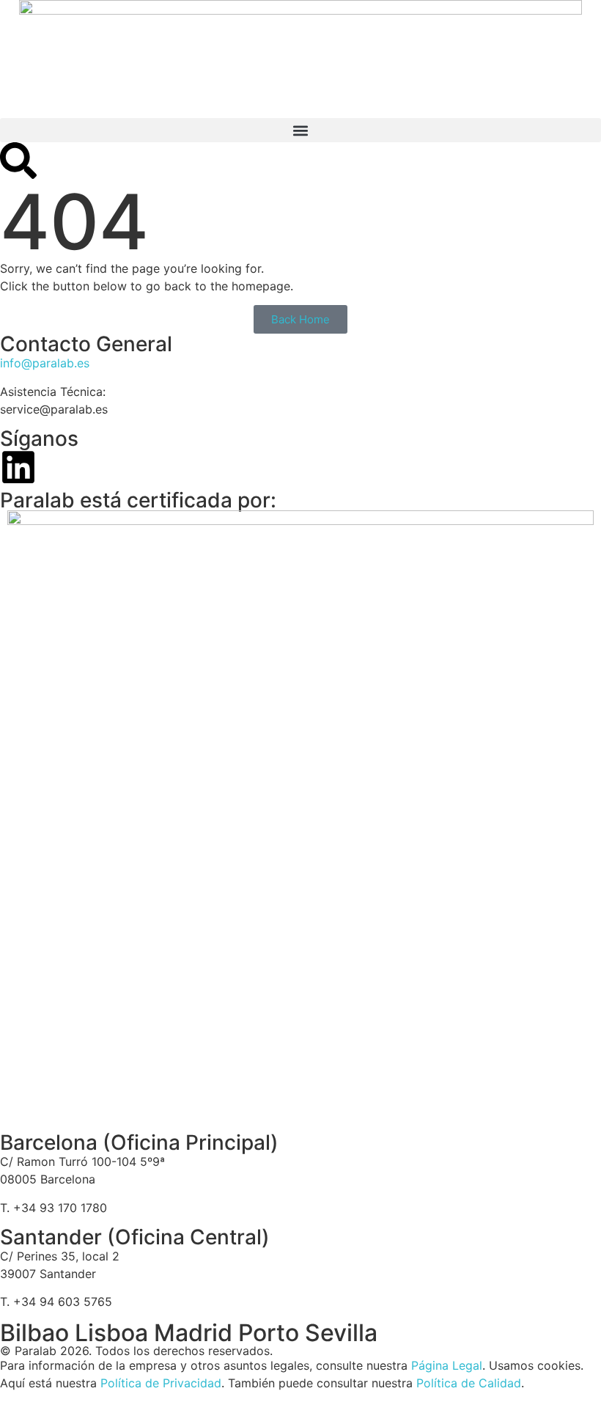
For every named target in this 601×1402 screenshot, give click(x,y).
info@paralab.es (44, 363)
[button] (300, 130)
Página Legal (446, 1365)
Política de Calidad (468, 1383)
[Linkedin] (18, 467)
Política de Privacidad (160, 1383)
